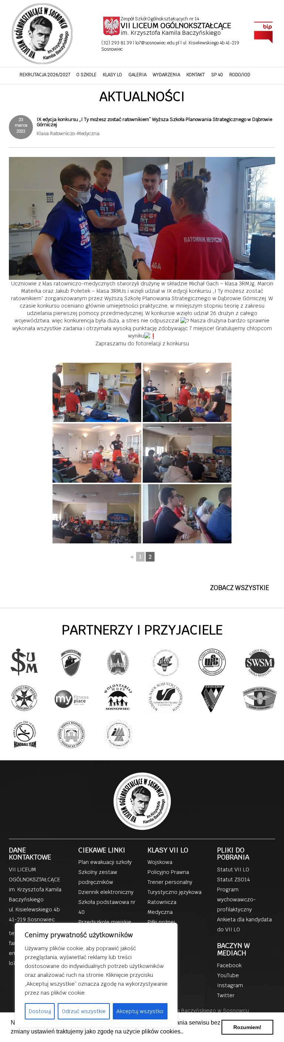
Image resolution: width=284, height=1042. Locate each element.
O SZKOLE (87, 75)
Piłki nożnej (161, 922)
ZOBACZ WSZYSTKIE (239, 588)
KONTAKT (195, 75)
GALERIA (137, 75)
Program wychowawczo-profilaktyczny (236, 899)
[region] (96, 975)
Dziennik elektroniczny (105, 892)
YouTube (228, 975)
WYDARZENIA (166, 75)
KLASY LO (112, 75)
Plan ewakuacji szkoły (105, 862)
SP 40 (217, 75)
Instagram (230, 985)
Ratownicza (162, 902)
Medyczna (160, 912)
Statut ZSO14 (233, 879)
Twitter (225, 995)
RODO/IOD (239, 75)
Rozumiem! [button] (247, 1027)
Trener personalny (170, 882)
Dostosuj (40, 1011)
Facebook (229, 965)
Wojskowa (160, 862)
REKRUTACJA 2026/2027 (45, 75)
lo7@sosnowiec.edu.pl (157, 43)
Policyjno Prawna (168, 872)
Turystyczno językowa (175, 892)
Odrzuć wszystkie (84, 1011)
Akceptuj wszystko (139, 1011)
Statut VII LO (233, 869)
